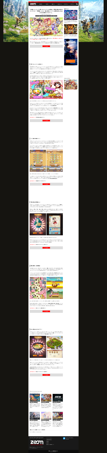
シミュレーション (35, 402)
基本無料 (32, 402)
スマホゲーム (38, 6)
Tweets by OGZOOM (67, 78)
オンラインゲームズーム (33, 6)
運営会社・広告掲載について (50, 444)
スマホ (30, 402)
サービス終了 (46, 46)
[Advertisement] (46, 56)
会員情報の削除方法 (49, 439)
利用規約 (47, 441)
